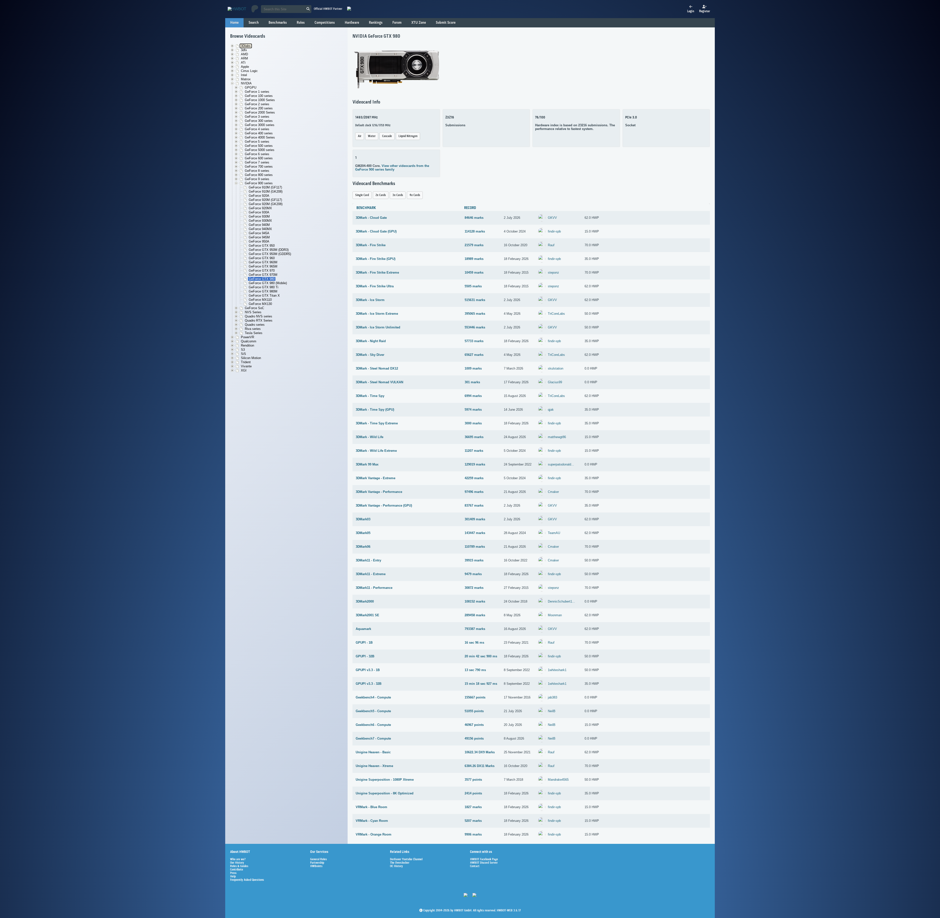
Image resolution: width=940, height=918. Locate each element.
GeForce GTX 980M (263, 291)
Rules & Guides (239, 866)
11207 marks (474, 451)
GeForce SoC (254, 308)
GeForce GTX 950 (262, 245)
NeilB (551, 711)
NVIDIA (246, 83)
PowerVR (247, 337)
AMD (244, 54)
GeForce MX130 (260, 304)
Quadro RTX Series (258, 320)
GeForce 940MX (260, 229)
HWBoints (316, 866)
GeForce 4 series (257, 129)
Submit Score (446, 23)
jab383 (552, 697)
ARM (244, 58)
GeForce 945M (259, 237)
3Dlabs (246, 46)
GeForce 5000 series (259, 150)
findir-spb (554, 231)
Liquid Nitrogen (408, 136)
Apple (245, 67)
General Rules (318, 859)
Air (359, 136)
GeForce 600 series (259, 158)
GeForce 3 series (257, 116)
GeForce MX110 (260, 300)
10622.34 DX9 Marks (480, 752)
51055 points (474, 711)
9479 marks (473, 574)
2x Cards (381, 195)
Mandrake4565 (558, 779)
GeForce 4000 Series (260, 137)
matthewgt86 (557, 437)
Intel (244, 75)
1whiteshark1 (557, 670)
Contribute (236, 870)
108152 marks (475, 601)
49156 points (474, 738)
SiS (243, 354)
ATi (243, 62)
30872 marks (474, 588)
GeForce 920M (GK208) (265, 204)
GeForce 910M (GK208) (265, 191)
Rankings (376, 23)
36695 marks (474, 437)
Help (233, 876)
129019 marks (475, 464)
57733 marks (474, 341)
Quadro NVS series (258, 316)
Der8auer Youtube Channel (406, 859)
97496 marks (474, 492)
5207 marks (473, 821)
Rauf (551, 245)
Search (253, 23)
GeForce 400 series (259, 133)
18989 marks (474, 259)
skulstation (555, 368)
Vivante (246, 366)
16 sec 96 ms (474, 642)
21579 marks (474, 245)
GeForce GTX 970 (262, 270)
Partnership (317, 863)
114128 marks (475, 231)
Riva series (253, 329)
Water (372, 136)
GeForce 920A (259, 196)
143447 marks (475, 533)
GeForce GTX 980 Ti (263, 287)
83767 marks (474, 505)
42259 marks (474, 478)
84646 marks (474, 218)
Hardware (352, 23)
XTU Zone (418, 23)
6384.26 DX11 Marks (479, 766)
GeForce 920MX (260, 208)
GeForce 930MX (260, 220)
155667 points (475, 697)
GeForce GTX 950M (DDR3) (269, 250)
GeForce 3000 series (259, 125)
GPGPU (250, 87)
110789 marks (475, 546)
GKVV (552, 218)
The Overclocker (399, 863)
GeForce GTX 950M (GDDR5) (270, 254)
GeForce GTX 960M (263, 262)
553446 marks (475, 327)
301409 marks (475, 519)
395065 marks (475, 313)
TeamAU (554, 533)
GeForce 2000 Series (260, 112)
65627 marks (474, 355)
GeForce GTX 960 (262, 258)
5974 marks (473, 409)
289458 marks (475, 615)
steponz (553, 272)
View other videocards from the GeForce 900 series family (392, 167)
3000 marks (473, 423)
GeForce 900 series (259, 183)
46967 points (474, 725)
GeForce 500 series (259, 146)
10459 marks (474, 272)
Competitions (325, 23)
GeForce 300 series (259, 121)
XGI (244, 370)
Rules (301, 23)
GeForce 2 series (257, 104)
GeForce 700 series (259, 166)
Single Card (362, 195)
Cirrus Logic (249, 71)
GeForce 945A (259, 233)
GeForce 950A (259, 241)
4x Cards (415, 195)
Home (234, 23)
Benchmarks (278, 23)
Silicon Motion (251, 358)
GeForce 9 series (257, 179)
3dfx (244, 50)
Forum (396, 23)
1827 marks (473, 807)
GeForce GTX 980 (262, 279)
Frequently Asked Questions (247, 880)
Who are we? (238, 859)
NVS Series (253, 312)
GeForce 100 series (259, 96)
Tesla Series (253, 333)
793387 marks (475, 629)
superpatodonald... (561, 464)
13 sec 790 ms (475, 670)
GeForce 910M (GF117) (265, 187)
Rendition (247, 345)
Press (233, 873)
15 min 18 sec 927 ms (481, 684)
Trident (246, 362)
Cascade (387, 136)
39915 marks (474, 560)
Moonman (555, 615)
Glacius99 (555, 382)
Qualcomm (248, 341)
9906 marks (473, 834)
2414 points (473, 793)
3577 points (473, 779)
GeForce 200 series (259, 108)
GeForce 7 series (257, 162)
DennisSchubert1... (561, 601)
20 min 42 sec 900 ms (481, 656)
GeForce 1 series (257, 91)
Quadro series (255, 324)
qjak (551, 409)
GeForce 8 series (257, 171)
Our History (237, 863)
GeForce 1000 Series (260, 100)
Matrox (246, 79)
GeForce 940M (259, 225)
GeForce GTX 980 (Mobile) (268, 283)
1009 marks (473, 368)
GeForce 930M (259, 216)
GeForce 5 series (257, 141)
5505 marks (473, 286)
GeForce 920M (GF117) (265, 200)
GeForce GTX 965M (263, 266)
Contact (475, 866)
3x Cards (397, 195)
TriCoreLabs (556, 313)
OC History (396, 866)
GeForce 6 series (257, 154)
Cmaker (553, 492)
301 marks (472, 382)
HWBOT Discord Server (484, 863)
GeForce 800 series (259, 175)
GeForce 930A (259, 212)
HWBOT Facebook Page (484, 859)
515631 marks (475, 300)
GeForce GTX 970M (263, 275)
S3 (243, 349)
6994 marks (473, 396)
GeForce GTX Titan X (264, 295)
